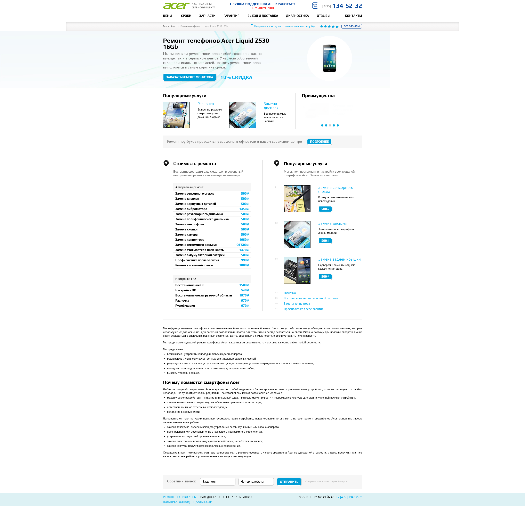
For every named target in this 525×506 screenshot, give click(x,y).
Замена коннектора (297, 303)
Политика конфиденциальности (187, 502)
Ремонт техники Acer (179, 497)
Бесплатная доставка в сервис (343, 110)
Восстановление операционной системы (311, 298)
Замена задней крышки (339, 259)
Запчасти (207, 15)
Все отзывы (352, 26)
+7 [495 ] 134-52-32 (349, 497)
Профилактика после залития (303, 309)
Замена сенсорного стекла (335, 189)
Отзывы (323, 15)
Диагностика (297, 15)
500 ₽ (325, 209)
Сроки (186, 15)
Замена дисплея (271, 106)
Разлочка (205, 103)
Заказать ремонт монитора (189, 77)
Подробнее (319, 141)
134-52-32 (342, 5)
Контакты (353, 15)
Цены (167, 15)
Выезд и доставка (263, 15)
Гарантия (232, 15)
